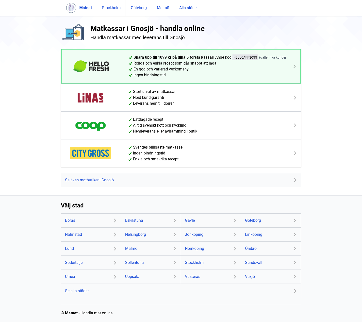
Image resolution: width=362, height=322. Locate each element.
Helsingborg (135, 234)
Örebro (251, 248)
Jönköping (194, 234)
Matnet (71, 313)
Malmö (163, 7)
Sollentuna (134, 262)
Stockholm (111, 7)
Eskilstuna (134, 220)
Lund (69, 248)
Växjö (250, 276)
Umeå (70, 276)
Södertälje (73, 262)
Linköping (253, 234)
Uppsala (132, 276)
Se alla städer (77, 290)
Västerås (192, 276)
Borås (70, 220)
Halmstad (73, 234)
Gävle (190, 220)
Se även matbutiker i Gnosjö (89, 180)
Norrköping (194, 248)
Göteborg (139, 7)
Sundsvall (253, 262)
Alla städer (188, 7)
